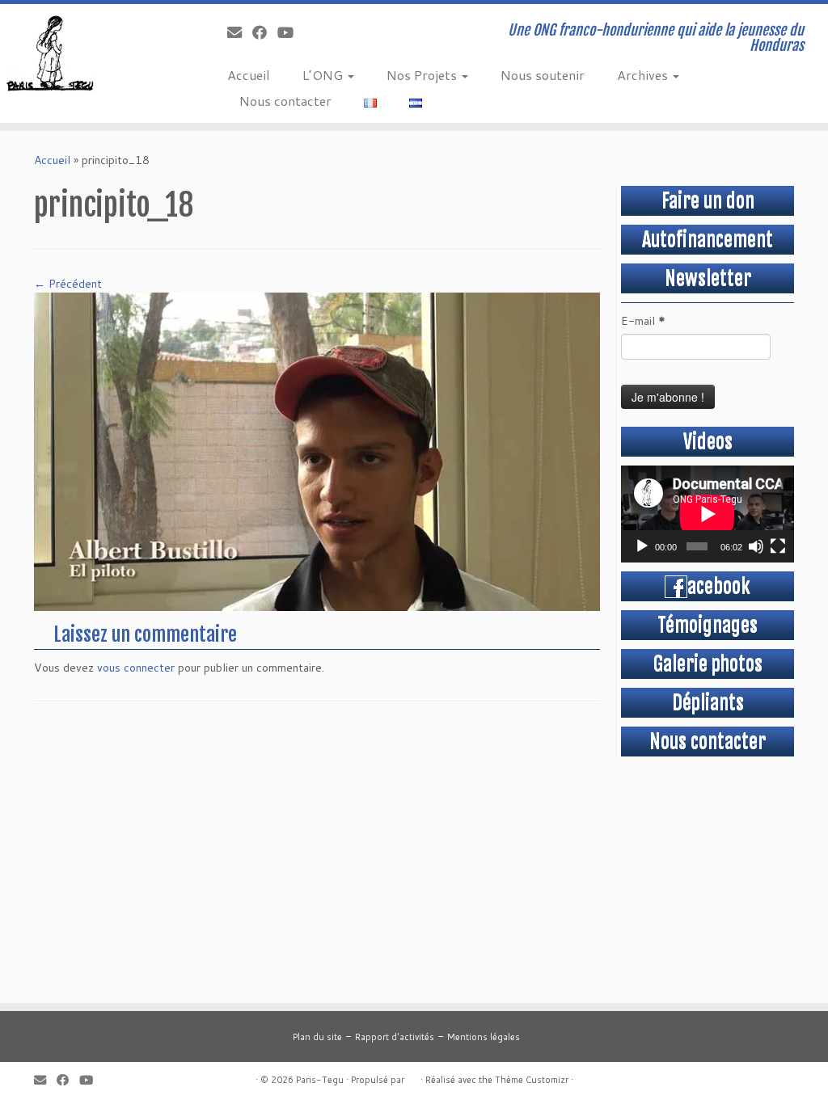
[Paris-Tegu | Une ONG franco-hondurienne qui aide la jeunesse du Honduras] (97, 52)
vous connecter (136, 667)
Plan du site (317, 1036)
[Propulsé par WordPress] (412, 1076)
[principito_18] (317, 450)
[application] (707, 514)
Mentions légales (483, 1036)
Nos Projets (423, 74)
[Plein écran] (778, 546)
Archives (644, 74)
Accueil (248, 74)
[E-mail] (239, 32)
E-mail (643, 321)
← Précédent (68, 284)
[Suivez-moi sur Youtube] (290, 32)
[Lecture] (642, 546)
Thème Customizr (531, 1079)
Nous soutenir (543, 74)
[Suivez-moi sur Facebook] (264, 32)
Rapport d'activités (394, 1036)
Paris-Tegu (320, 1079)
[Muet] (756, 546)
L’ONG (324, 74)
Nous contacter (285, 100)
